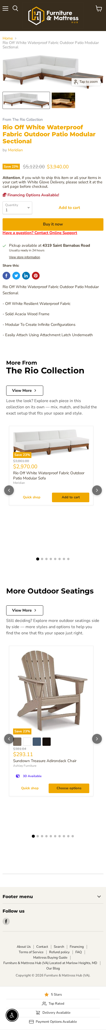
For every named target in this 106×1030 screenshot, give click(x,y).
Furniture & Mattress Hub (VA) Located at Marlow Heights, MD (50, 963)
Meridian (15, 150)
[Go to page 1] (37, 559)
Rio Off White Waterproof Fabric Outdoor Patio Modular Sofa (48, 475)
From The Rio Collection (23, 119)
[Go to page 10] (73, 836)
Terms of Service (31, 952)
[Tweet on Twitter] (16, 276)
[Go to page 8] (68, 559)
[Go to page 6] (59, 559)
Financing (77, 946)
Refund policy (59, 952)
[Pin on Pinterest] (36, 276)
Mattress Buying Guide (50, 957)
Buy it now (53, 224)
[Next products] (97, 490)
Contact (42, 946)
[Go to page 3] (46, 559)
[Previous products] (9, 490)
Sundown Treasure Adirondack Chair (44, 760)
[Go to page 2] (42, 559)
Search (59, 946)
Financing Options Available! (32, 195)
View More (22, 390)
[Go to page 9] (68, 836)
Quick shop (31, 497)
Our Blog (53, 968)
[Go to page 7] (64, 559)
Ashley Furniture (24, 766)
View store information (24, 257)
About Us (24, 946)
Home (8, 38)
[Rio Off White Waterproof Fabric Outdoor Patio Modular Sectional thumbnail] (26, 100)
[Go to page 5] (55, 559)
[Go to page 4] (51, 559)
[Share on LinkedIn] (26, 276)
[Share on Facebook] (6, 276)
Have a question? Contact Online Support (40, 232)
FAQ (78, 952)
